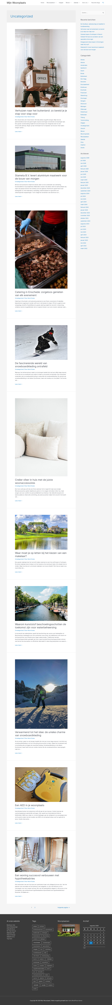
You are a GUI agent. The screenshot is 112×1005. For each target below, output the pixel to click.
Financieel (84, 92)
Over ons (84, 2)
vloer (34, 981)
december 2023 (85, 213)
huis (41, 949)
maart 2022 (84, 248)
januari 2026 (84, 171)
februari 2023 (85, 237)
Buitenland (84, 76)
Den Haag (83, 79)
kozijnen (42, 959)
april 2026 (83, 166)
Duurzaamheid (85, 84)
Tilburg (83, 117)
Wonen (68, 2)
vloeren (41, 981)
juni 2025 (83, 174)
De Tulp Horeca (11, 931)
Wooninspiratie (85, 134)
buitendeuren (36, 936)
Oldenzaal (83, 109)
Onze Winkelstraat (12, 927)
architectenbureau (38, 929)
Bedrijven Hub (11, 925)
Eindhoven (84, 87)
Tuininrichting (85, 120)
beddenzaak (36, 932)
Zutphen (83, 145)
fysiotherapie (46, 942)
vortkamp (47, 981)
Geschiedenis (36, 946)
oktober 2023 (84, 218)
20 (94, 940)
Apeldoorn (84, 68)
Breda (82, 73)
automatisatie (48, 929)
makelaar (49, 959)
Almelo (83, 59)
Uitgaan (61, 2)
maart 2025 (84, 180)
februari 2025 (84, 182)
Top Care (9, 938)
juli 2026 (83, 160)
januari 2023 (84, 240)
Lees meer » (18, 131)
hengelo (35, 949)
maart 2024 (84, 204)
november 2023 (85, 215)
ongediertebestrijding (38, 968)
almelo (35, 926)
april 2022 (83, 246)
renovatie (40, 971)
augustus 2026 (85, 158)
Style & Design (11, 935)
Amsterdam (84, 65)
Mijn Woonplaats (16, 2)
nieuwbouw (45, 962)
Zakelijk (76, 2)
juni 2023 (83, 229)
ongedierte (49, 965)
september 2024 (85, 191)
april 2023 (84, 235)
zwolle (35, 988)
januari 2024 (84, 210)
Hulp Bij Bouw (11, 929)
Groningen (84, 98)
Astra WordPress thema (75, 1000)
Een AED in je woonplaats (29, 805)
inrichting (48, 949)
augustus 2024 (85, 193)
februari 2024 (85, 207)
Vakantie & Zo (11, 937)
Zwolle (82, 147)
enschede (37, 942)
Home (42, 2)
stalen (46, 975)
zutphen (50, 985)
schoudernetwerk (37, 975)
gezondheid (46, 946)
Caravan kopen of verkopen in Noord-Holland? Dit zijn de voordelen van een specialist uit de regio (92, 37)
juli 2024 (83, 196)
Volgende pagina (64, 907)
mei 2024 (83, 199)
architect (42, 926)
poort (48, 968)
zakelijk (44, 985)
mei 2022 (83, 243)
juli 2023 (83, 226)
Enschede (83, 90)
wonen (36, 985)
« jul (84, 948)
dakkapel (42, 939)
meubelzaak (36, 962)
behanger (44, 932)
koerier (35, 959)
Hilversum (84, 103)
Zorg (82, 142)
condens (35, 939)
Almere (83, 62)
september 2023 (85, 221)
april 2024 (84, 202)
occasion (42, 965)
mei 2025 (83, 177)
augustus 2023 (85, 224)
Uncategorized (19, 116)
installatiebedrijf (37, 952)
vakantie (42, 978)
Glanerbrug (84, 95)
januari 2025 (84, 185)
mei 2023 (83, 232)
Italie (45, 952)
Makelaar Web (11, 933)
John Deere (36, 955)
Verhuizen (49, 978)
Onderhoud (84, 112)
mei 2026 (83, 163)
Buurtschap (46, 936)
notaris (35, 965)
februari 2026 (84, 169)
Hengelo (83, 101)
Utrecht (83, 128)
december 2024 (85, 188)
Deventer (83, 81)
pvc (34, 971)
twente (35, 978)
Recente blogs (96, 2)
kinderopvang (45, 955)
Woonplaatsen (51, 2)
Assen (82, 70)
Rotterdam (84, 114)
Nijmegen (83, 106)
